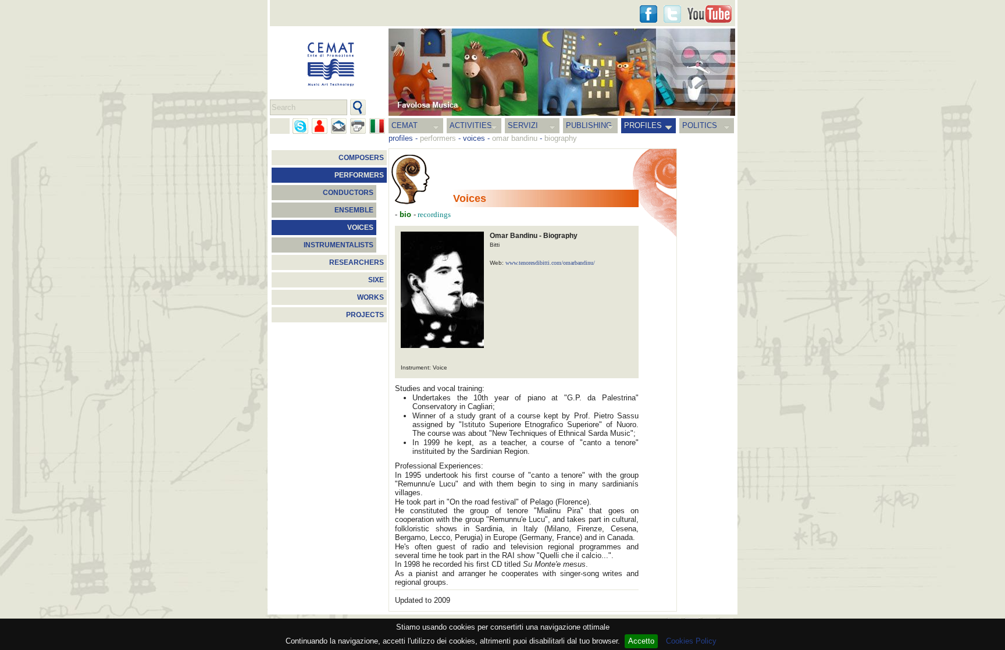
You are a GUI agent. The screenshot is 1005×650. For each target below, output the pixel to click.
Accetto (641, 641)
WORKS (370, 297)
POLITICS (699, 125)
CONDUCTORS (348, 192)
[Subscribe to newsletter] (339, 126)
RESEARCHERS (356, 262)
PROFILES (643, 125)
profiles (401, 138)
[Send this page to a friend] (319, 126)
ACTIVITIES (471, 125)
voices (474, 138)
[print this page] (358, 126)
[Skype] (300, 126)
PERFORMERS (359, 175)
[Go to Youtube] (709, 14)
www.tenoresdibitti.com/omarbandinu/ (550, 263)
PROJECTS (365, 314)
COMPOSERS (361, 157)
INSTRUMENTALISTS (338, 244)
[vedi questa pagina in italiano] (377, 126)
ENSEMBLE (353, 210)
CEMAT (404, 125)
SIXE (376, 279)
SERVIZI (523, 125)
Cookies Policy (691, 641)
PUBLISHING (589, 125)
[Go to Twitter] (672, 14)
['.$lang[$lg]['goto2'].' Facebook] (648, 14)
